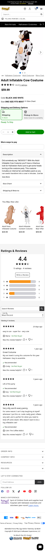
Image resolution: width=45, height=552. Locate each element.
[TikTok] (19, 491)
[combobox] (23, 14)
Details (30, 3)
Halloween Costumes (13, 75)
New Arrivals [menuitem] (10, 24)
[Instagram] (7, 491)
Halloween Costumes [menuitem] (28, 24)
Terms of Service (5, 523)
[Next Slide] (40, 52)
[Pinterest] (30, 491)
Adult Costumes (28, 75)
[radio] (11, 114)
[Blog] (35, 491)
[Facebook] (2, 491)
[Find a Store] (25, 9)
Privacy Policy (17, 523)
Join (39, 482)
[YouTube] (24, 491)
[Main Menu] (41, 9)
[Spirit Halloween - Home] (5, 9)
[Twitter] (13, 491)
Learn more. (33, 505)
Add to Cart (30, 132)
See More (6, 177)
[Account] (30, 9)
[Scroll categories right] (43, 24)
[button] (22, 50)
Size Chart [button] (31, 101)
